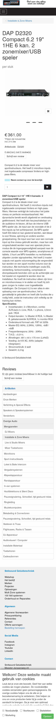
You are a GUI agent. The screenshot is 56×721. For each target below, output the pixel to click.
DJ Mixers (10, 431)
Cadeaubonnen (11, 556)
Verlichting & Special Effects (16, 404)
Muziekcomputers (12, 507)
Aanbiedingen (10, 394)
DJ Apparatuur (10, 534)
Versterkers (8, 415)
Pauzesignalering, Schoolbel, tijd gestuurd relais (27, 496)
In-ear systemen (12, 485)
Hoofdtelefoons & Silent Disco (18, 491)
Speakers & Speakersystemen (18, 410)
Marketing (10, 715)
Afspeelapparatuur (13, 475)
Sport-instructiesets (13, 458)
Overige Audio (10, 421)
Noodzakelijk (11, 710)
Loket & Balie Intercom (15, 464)
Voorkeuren (29, 710)
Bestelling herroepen (15, 627)
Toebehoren (9, 550)
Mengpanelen (11, 426)
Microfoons (9, 453)
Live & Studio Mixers (15, 442)
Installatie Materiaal (12, 545)
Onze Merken (10, 399)
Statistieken (45, 710)
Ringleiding (9, 502)
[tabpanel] (28, 122)
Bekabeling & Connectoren (16, 513)
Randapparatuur (12, 480)
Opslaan (47, 716)
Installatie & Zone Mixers (17, 437)
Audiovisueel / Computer (15, 540)
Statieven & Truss (12, 523)
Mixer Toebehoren (14, 447)
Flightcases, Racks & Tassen (17, 529)
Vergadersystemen (13, 469)
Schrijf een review (15, 156)
